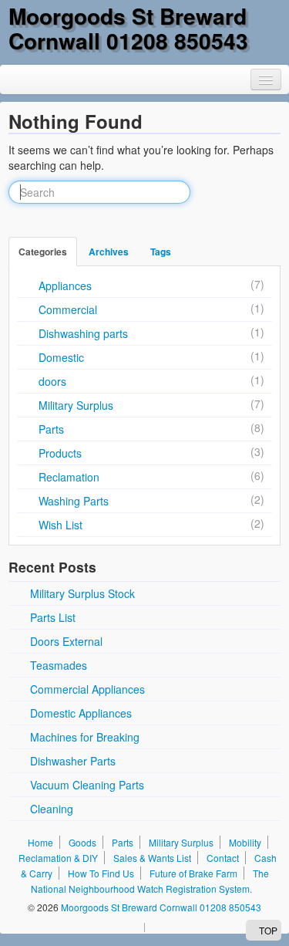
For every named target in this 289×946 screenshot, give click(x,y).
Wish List (60, 524)
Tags (160, 251)
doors (52, 381)
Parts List (53, 617)
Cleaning (51, 808)
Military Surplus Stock (82, 593)
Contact (223, 857)
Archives (109, 251)
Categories (42, 251)
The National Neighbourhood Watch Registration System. (150, 881)
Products (60, 453)
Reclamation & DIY (58, 857)
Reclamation (69, 477)
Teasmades (58, 665)
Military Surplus (76, 405)
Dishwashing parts (83, 333)
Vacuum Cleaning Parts (87, 784)
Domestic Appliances (81, 713)
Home (40, 842)
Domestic (61, 357)
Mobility (245, 842)
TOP (267, 930)
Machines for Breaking (84, 737)
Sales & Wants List (152, 857)
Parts (51, 429)
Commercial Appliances (87, 689)
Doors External (66, 641)
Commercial (68, 309)
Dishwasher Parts (73, 761)
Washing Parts (74, 500)
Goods (82, 842)
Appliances (65, 285)
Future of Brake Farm (193, 873)
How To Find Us (101, 873)
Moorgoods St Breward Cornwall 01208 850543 (128, 28)
